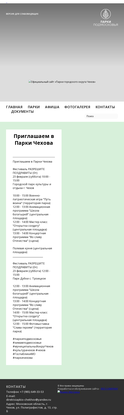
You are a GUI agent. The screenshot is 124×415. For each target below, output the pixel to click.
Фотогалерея (77, 107)
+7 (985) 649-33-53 (32, 392)
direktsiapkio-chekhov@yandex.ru (28, 399)
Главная (14, 107)
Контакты (105, 107)
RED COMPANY (109, 388)
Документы (22, 111)
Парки (34, 107)
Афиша (52, 107)
